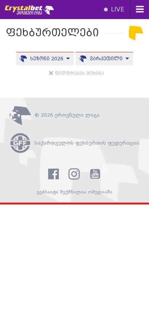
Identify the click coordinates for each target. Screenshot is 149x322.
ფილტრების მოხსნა (78, 73)
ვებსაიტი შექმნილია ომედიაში (74, 192)
